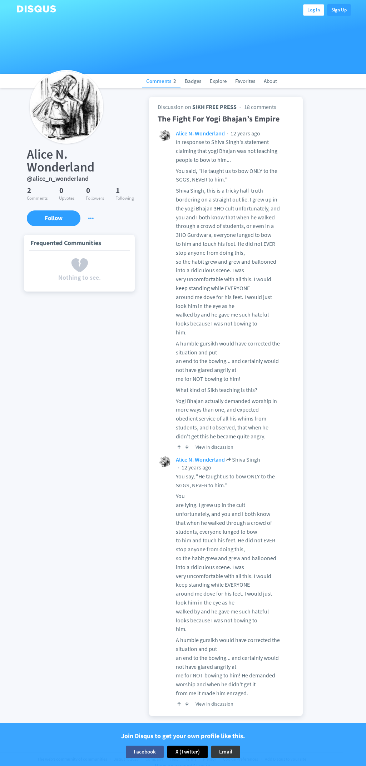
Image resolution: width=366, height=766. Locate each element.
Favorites (245, 81)
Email (225, 751)
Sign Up (339, 10)
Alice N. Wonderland (200, 133)
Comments (161, 81)
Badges (193, 81)
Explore (218, 81)
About (270, 81)
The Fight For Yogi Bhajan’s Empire (219, 119)
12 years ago (244, 133)
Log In (313, 10)
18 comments (260, 106)
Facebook (145, 751)
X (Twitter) (187, 751)
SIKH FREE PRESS (214, 106)
